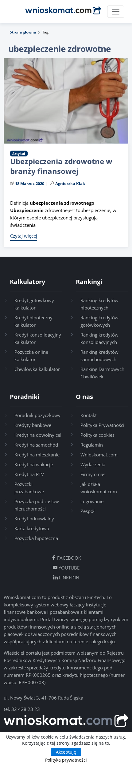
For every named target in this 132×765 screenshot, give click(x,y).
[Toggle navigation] (115, 12)
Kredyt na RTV (29, 474)
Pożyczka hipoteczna (36, 538)
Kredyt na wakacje (33, 464)
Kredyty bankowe (32, 425)
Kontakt (88, 415)
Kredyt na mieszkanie (37, 455)
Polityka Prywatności (102, 425)
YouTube (68, 568)
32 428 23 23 (25, 709)
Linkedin (68, 577)
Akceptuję (66, 752)
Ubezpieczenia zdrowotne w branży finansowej (61, 166)
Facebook (68, 558)
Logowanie (91, 501)
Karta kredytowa (31, 528)
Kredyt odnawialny (34, 518)
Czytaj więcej (23, 236)
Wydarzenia (92, 464)
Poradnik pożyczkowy (37, 415)
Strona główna (23, 32)
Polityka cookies (97, 435)
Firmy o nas (92, 474)
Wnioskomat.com (99, 455)
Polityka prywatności (66, 760)
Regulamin (91, 445)
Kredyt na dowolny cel (37, 435)
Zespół (87, 511)
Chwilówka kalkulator (37, 369)
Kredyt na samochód (36, 445)
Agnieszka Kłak (70, 183)
